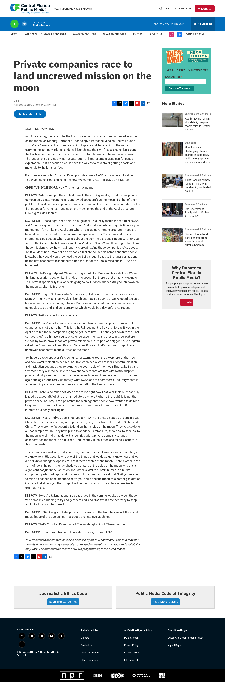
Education (190, 142)
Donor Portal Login (177, 630)
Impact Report (175, 645)
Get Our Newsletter (179, 8)
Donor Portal (195, 34)
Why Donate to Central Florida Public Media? (186, 272)
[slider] (29, 24)
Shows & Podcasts (53, 34)
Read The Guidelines (63, 602)
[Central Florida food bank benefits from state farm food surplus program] (172, 235)
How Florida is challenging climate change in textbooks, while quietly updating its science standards (197, 155)
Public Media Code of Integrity (165, 593)
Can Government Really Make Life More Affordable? (198, 212)
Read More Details (165, 602)
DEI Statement (131, 638)
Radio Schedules (89, 630)
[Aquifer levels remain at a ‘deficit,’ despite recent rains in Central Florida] (172, 120)
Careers (85, 638)
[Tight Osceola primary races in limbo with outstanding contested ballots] (172, 181)
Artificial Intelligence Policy (138, 630)
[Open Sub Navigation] (20, 34)
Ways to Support (114, 34)
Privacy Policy (131, 645)
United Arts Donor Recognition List (185, 638)
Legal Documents (90, 652)
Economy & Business (196, 204)
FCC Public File (131, 660)
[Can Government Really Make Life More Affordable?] (172, 210)
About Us (156, 34)
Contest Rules (131, 652)
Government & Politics (198, 175)
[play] (14, 24)
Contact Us (86, 645)
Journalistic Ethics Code (63, 593)
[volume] (24, 24)
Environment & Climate (198, 113)
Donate (206, 8)
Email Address (173, 76)
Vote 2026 (31, 34)
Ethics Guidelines (89, 660)
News (13, 34)
